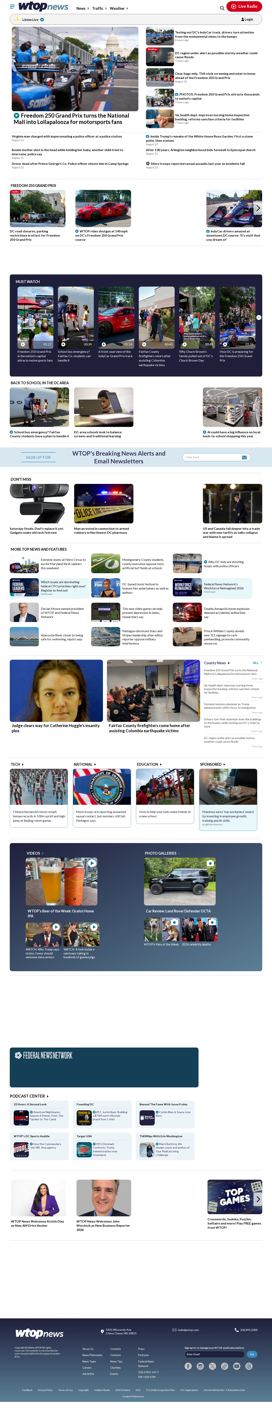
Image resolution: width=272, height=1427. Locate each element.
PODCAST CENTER (27, 1096)
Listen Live (30, 20)
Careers (87, 1367)
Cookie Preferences (133, 1396)
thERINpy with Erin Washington (161, 1136)
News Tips (116, 1361)
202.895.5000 (248, 1330)
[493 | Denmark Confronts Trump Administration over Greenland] (102, 1151)
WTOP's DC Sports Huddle (32, 1136)
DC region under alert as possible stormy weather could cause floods (229, 739)
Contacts (115, 1355)
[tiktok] (224, 1366)
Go (252, 1354)
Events (114, 1373)
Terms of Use (65, 1390)
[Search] (222, 8)
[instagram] (200, 1366)
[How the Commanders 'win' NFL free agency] (39, 1151)
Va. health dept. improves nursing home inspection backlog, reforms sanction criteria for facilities (231, 689)
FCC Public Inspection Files (160, 1390)
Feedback (27, 1390)
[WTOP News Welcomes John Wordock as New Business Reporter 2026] (103, 1198)
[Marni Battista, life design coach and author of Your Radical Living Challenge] (165, 1151)
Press (141, 1348)
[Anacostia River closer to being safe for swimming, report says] (24, 645)
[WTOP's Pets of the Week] (162, 940)
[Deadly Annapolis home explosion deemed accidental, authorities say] (187, 620)
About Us (87, 1348)
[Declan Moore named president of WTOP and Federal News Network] (24, 620)
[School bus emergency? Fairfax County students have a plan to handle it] (39, 425)
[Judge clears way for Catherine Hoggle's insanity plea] (56, 720)
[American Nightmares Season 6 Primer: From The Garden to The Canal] (39, 1119)
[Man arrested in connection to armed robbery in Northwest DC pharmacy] (103, 522)
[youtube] (236, 1366)
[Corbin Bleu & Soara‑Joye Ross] (165, 1119)
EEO (138, 1390)
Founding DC (85, 1104)
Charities (115, 1367)
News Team (89, 1361)
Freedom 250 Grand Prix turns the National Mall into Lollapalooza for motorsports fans (230, 671)
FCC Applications (189, 1390)
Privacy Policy (45, 1390)
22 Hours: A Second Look (30, 1104)
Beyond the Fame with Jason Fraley (163, 1104)
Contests (115, 1348)
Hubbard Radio (102, 1390)
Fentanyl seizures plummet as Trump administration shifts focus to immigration (230, 705)
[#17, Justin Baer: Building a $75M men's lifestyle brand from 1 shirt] (102, 1119)
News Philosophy (92, 1355)
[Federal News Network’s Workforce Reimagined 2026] (187, 595)
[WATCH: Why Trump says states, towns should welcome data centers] (44, 945)
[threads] (248, 1366)
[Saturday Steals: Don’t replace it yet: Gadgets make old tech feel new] (39, 522)
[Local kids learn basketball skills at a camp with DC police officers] (187, 572)
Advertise (88, 1373)
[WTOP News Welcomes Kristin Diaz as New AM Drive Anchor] (38, 1198)
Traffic (97, 8)
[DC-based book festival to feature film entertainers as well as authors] (105, 596)
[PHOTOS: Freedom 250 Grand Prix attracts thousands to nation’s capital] (160, 98)
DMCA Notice (123, 1390)
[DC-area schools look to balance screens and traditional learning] (103, 425)
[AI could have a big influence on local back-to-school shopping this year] (232, 425)
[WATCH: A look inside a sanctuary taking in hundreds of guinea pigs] (81, 945)
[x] (212, 1366)
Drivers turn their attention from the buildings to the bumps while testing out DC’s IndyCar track (232, 722)
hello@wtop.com (188, 1330)
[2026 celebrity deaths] (200, 940)
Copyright (83, 1390)
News (81, 8)
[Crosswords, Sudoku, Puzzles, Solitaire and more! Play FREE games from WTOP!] (234, 1197)
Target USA (84, 1136)
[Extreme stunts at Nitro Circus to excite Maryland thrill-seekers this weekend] (24, 572)
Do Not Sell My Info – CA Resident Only (224, 1390)
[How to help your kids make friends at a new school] (165, 787)
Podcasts (143, 1355)
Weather (117, 8)
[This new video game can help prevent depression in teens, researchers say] (105, 620)
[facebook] (188, 1366)
